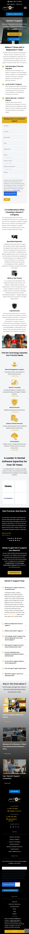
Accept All (14, 931)
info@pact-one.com (15, 811)
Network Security (14, 844)
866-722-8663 (17, 1)
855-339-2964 (12, 816)
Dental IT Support (14, 839)
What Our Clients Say (14, 904)
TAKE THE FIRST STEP (15, 572)
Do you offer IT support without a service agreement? (14, 662)
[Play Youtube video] (14, 341)
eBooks (15, 914)
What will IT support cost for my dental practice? (14, 674)
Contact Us (19, 4)
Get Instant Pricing (14, 34)
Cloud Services (14, 849)
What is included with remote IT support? (14, 624)
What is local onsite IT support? (14, 631)
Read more (7, 722)
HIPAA (14, 909)
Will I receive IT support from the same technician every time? (14, 646)
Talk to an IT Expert (14, 39)
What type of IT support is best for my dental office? (15, 588)
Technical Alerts (14, 906)
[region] (14, 925)
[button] (8, 486)
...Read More (23, 529)
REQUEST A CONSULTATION (14, 14)
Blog (14, 911)
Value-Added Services (14, 851)
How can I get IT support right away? (15, 668)
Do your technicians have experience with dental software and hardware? (14, 654)
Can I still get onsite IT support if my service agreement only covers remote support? (15, 638)
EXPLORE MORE (14, 791)
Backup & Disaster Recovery (14, 847)
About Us (14, 902)
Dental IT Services (11, 614)
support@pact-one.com (12, 820)
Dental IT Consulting (14, 842)
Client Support (11, 4)
